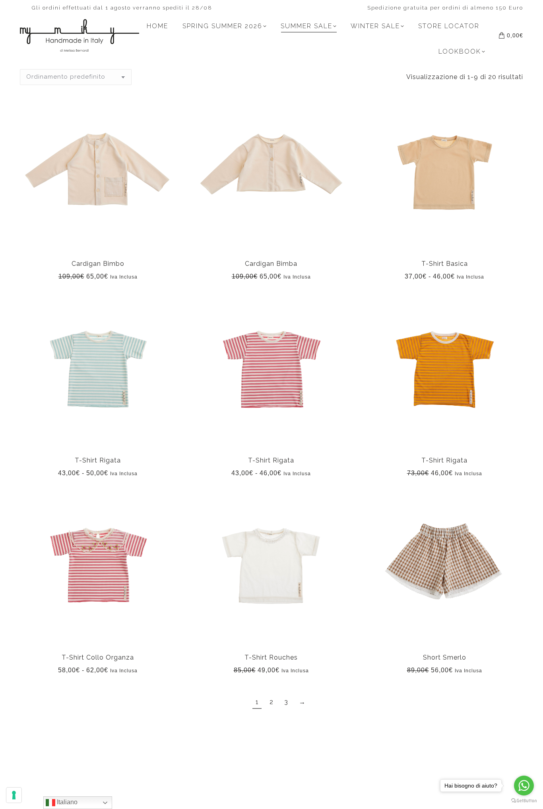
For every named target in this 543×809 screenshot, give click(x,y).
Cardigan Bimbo (98, 263)
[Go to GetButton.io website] (524, 800)
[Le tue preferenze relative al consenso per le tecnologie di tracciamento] (13, 795)
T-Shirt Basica (444, 263)
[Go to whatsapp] (524, 785)
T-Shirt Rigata (98, 460)
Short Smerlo (444, 657)
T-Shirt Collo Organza (98, 657)
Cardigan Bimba (271, 263)
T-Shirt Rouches (271, 657)
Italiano (66, 802)
